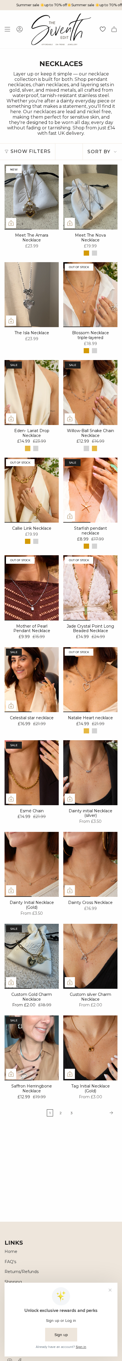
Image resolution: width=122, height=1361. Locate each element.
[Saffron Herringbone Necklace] (32, 1047)
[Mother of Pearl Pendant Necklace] (32, 587)
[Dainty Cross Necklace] (90, 864)
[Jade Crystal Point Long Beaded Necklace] (90, 587)
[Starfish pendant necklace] (90, 490)
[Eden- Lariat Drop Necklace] (32, 392)
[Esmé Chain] (32, 772)
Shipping (13, 1281)
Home (11, 1251)
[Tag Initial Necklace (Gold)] (90, 1047)
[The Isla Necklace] (32, 294)
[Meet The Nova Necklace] (90, 197)
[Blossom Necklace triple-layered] (90, 294)
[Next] (96, 1113)
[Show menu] (7, 29)
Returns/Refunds (22, 1271)
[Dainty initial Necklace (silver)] (90, 772)
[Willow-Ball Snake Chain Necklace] (90, 392)
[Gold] (86, 253)
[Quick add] (11, 223)
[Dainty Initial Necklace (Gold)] (32, 864)
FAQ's (10, 1261)
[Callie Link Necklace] (32, 490)
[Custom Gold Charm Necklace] (32, 956)
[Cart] (114, 29)
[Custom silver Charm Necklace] (90, 956)
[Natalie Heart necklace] (90, 679)
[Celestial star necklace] (32, 679)
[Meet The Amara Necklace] (32, 197)
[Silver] (94, 253)
